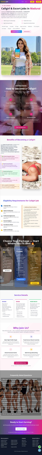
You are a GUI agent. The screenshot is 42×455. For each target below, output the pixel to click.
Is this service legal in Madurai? (10, 390)
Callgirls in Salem (35, 441)
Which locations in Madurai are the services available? (15, 383)
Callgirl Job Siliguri (14, 440)
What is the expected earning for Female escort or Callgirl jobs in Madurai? (20, 379)
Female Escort (24, 441)
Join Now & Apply (21, 429)
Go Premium (34, 283)
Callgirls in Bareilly (35, 443)
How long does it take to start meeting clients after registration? (18, 387)
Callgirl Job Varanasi (14, 443)
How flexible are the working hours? (11, 402)
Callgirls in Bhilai (35, 445)
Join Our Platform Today (21, 363)
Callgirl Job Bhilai (14, 446)
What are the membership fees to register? (13, 394)
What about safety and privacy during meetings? (14, 410)
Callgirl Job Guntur (4, 440)
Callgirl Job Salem (4, 446)
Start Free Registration (21, 127)
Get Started (7, 270)
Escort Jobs (24, 445)
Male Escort (24, 440)
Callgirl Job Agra (3, 441)
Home (23, 1)
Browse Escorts (27, 31)
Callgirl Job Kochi (14, 444)
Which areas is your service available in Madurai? (14, 406)
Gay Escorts (24, 443)
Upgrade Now (21, 279)
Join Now (38, 1)
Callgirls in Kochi (35, 444)
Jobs (26, 1)
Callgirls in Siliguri (35, 440)
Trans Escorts (24, 444)
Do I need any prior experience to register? (12, 398)
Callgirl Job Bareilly (4, 443)
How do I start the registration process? (12, 414)
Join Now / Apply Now (16, 31)
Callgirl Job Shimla (14, 441)
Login (32, 1)
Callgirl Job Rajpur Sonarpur (4, 445)
